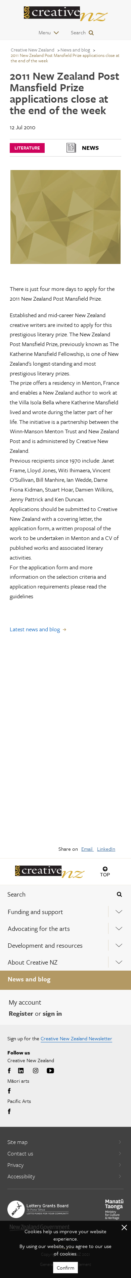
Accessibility (21, 1176)
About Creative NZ (32, 962)
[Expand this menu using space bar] (119, 911)
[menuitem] (65, 911)
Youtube (50, 1071)
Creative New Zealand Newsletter (76, 1038)
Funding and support (35, 911)
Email (87, 848)
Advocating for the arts (39, 928)
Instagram (35, 1071)
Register (21, 1013)
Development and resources (45, 945)
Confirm (65, 1267)
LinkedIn (106, 848)
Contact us (20, 1153)
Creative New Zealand (32, 49)
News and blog (29, 978)
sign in (52, 1013)
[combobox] (55, 894)
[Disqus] (65, 744)
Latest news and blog (35, 629)
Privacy (15, 1165)
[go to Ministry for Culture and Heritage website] (114, 1209)
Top (105, 874)
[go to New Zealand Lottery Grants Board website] (38, 1209)
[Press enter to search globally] (119, 894)
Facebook (10, 1071)
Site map (17, 1142)
